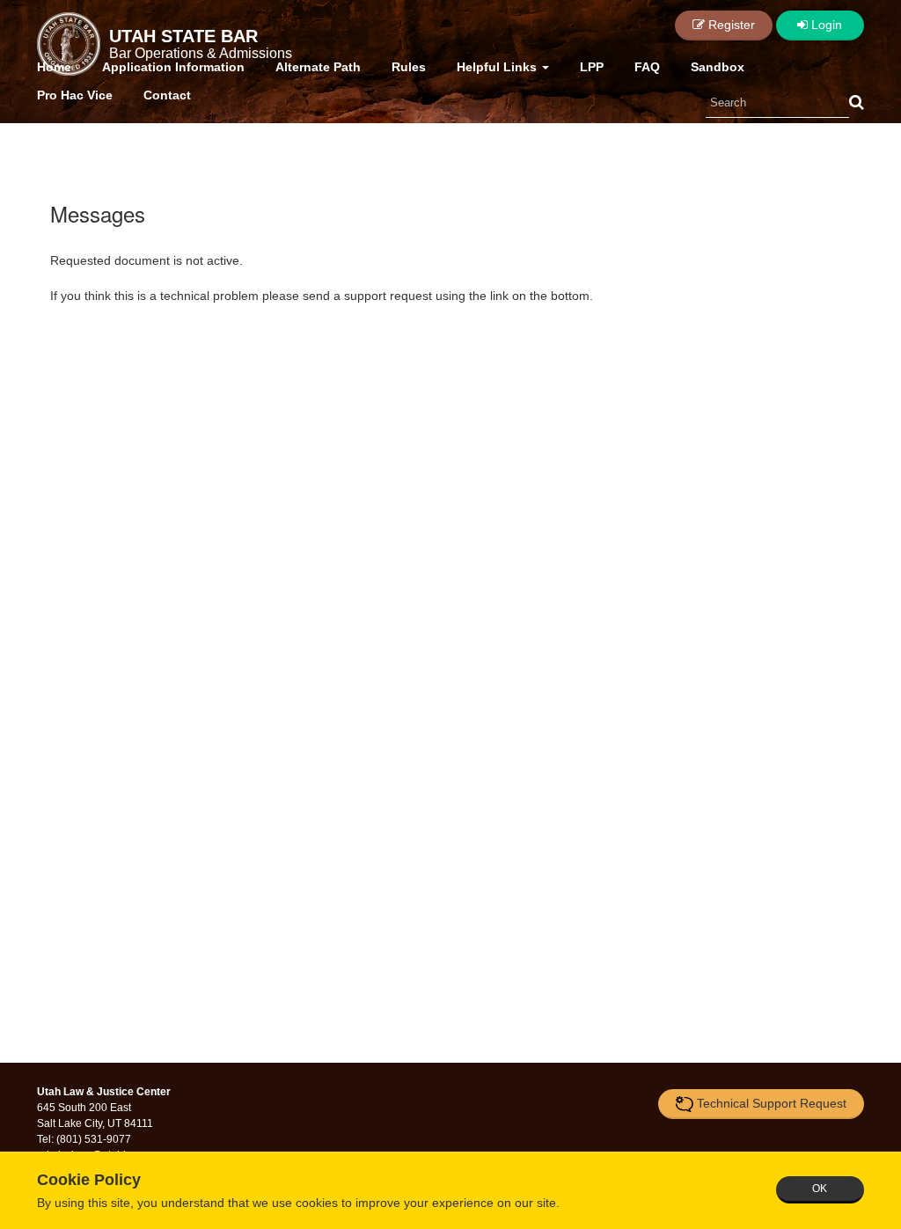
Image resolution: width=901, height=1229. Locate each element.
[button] (856, 103)
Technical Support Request (771, 1103)
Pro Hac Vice (75, 95)
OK (819, 1188)
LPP (592, 67)
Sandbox (717, 67)
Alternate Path (318, 67)
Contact (167, 95)
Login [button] (825, 25)
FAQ (647, 67)
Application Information (173, 67)
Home (54, 67)
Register (730, 25)
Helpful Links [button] (498, 67)
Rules (409, 67)
